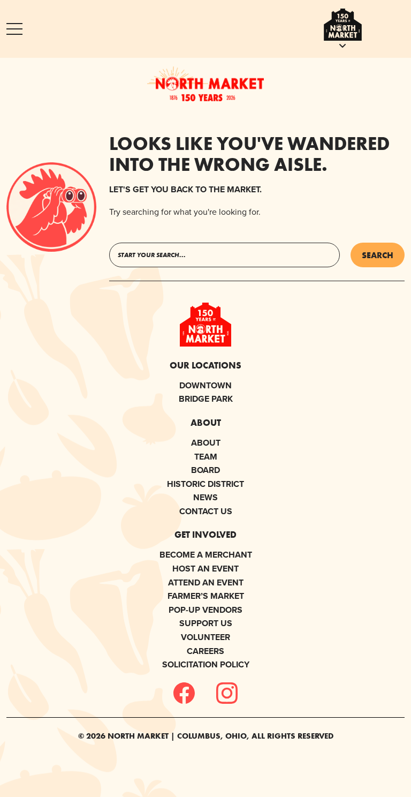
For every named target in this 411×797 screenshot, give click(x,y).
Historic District (205, 484)
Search (377, 255)
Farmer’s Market (206, 596)
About (205, 443)
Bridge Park (206, 399)
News (205, 497)
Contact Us (205, 511)
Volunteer (205, 637)
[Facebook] (184, 693)
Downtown (205, 385)
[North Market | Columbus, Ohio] (205, 83)
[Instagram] (227, 693)
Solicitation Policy (205, 664)
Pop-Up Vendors (205, 610)
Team (205, 456)
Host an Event (205, 568)
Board (205, 470)
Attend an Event (205, 582)
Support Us (205, 623)
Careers (205, 651)
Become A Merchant (205, 554)
